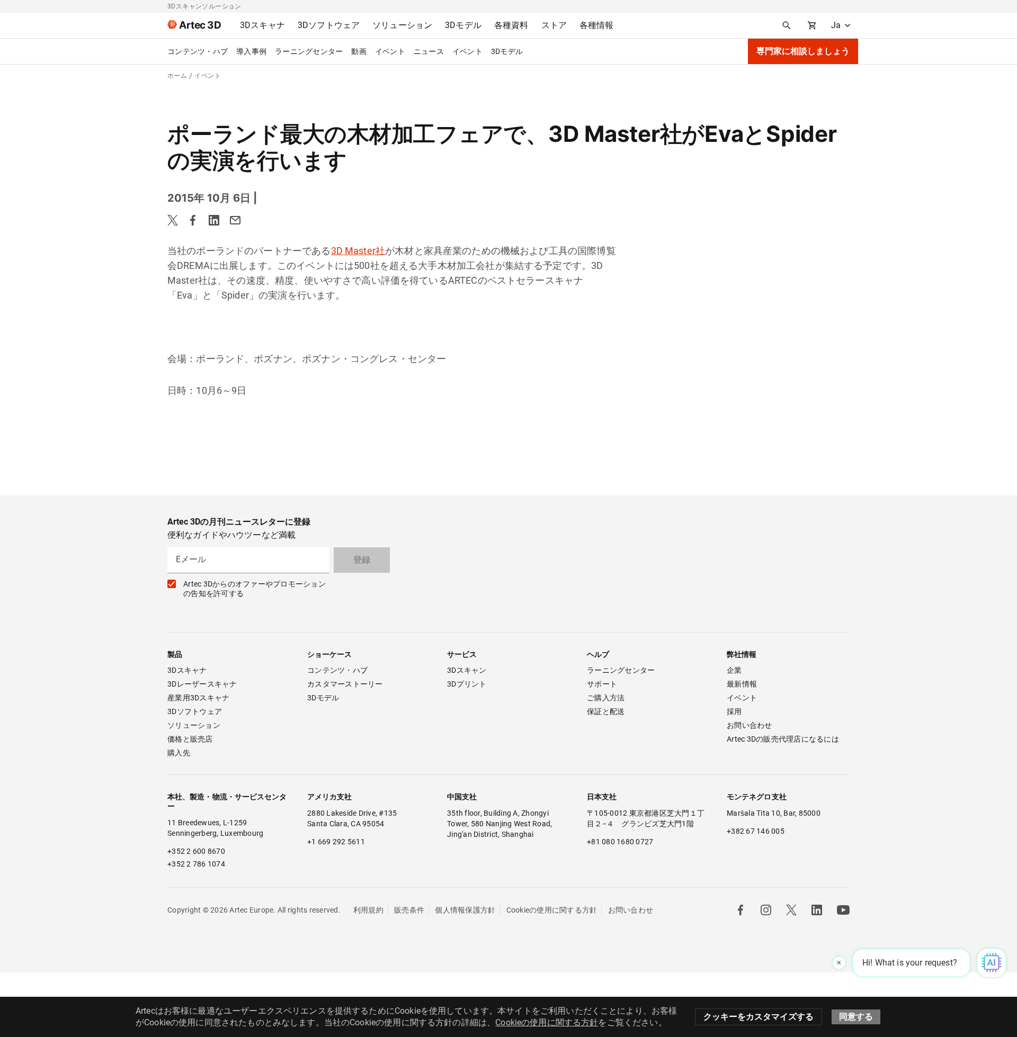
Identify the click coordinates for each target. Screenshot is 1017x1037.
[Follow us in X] (791, 910)
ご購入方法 (606, 697)
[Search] (786, 25)
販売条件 (409, 910)
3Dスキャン (467, 670)
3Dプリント (467, 684)
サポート (602, 684)
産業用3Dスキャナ (198, 697)
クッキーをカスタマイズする (758, 1017)
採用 (734, 711)
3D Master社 (358, 250)
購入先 (178, 753)
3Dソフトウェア (194, 711)
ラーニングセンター (309, 51)
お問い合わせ (749, 725)
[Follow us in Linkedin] (816, 910)
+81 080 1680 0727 (620, 841)
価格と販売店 (190, 739)
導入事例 (251, 51)
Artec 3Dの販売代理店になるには (783, 739)
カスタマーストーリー (345, 684)
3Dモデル (507, 51)
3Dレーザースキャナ (202, 684)
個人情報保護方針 (465, 910)
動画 (359, 51)
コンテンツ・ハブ (197, 51)
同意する (856, 1017)
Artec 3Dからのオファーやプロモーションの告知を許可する (254, 589)
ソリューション (193, 725)
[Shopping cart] (812, 25)
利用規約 (368, 910)
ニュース (429, 51)
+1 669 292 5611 (336, 841)
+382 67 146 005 (755, 831)
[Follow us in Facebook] (740, 910)
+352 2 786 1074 (196, 864)
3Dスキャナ (187, 670)
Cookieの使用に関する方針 (551, 910)
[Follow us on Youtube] (843, 910)
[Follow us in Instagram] (766, 910)
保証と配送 (606, 711)
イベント (390, 51)
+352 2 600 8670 (196, 851)
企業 (734, 670)
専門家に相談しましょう (803, 51)
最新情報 (742, 684)
